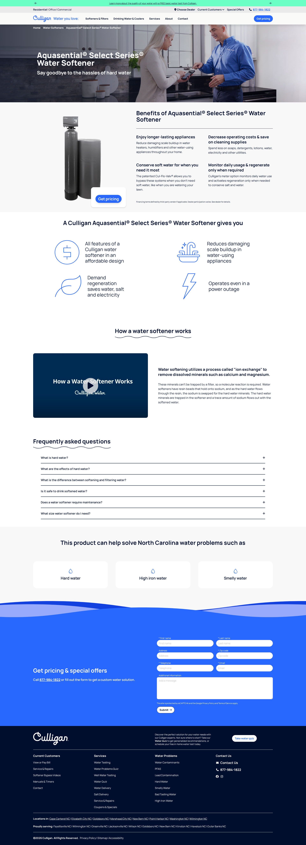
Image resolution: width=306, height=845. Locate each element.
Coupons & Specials (105, 807)
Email (221, 662)
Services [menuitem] (154, 18)
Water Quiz (100, 781)
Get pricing (263, 18)
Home (36, 27)
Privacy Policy (208, 703)
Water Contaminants (167, 762)
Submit (164, 710)
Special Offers (235, 9)
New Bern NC (140, 818)
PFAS (158, 769)
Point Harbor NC (159, 818)
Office (52, 9)
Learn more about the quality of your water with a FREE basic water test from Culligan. (153, 3)
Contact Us (229, 763)
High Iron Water (164, 800)
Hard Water (161, 781)
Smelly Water (162, 788)
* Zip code (223, 650)
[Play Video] (90, 385)
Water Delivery (102, 788)
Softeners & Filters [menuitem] (96, 18)
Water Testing (102, 762)
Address (163, 650)
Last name (224, 638)
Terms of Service (225, 703)
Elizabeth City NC (81, 818)
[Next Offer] (270, 3)
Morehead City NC (121, 818)
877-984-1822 (261, 9)
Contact (183, 18)
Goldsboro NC (101, 818)
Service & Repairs (43, 769)
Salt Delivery (101, 794)
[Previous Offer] (35, 3)
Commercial (64, 9)
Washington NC (179, 818)
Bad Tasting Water (165, 794)
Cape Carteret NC (59, 818)
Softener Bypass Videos (47, 775)
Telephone (165, 662)
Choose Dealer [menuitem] (186, 9)
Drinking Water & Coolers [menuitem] (128, 18)
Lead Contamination (167, 775)
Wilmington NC (198, 818)
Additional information (170, 675)
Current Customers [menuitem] (210, 9)
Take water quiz (244, 738)
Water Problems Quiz (106, 769)
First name (165, 638)
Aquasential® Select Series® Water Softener (93, 27)
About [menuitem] (169, 18)
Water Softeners (53, 27)
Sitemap (102, 838)
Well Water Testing (105, 775)
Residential (40, 9)
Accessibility (116, 838)
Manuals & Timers (43, 781)
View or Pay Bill (41, 762)
